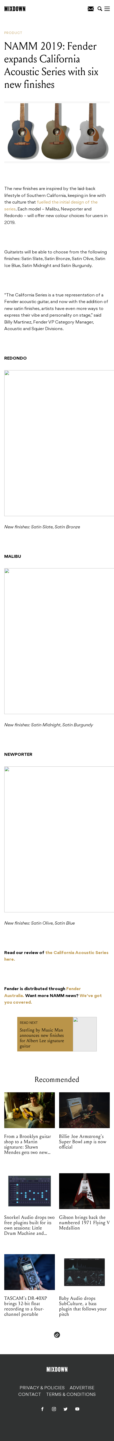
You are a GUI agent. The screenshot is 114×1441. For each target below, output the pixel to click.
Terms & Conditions (71, 1395)
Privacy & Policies (42, 1388)
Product (13, 33)
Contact (29, 1395)
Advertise (82, 1388)
